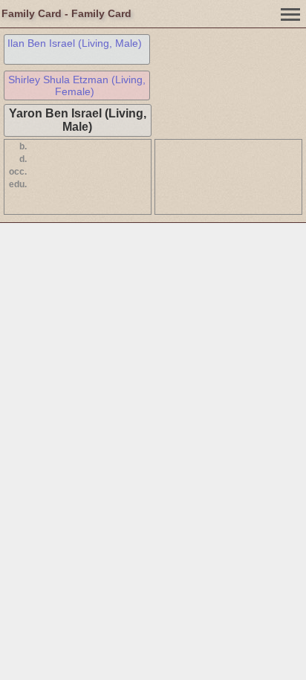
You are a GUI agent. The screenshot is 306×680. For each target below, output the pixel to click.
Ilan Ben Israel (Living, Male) (74, 43)
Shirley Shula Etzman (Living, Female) (77, 85)
